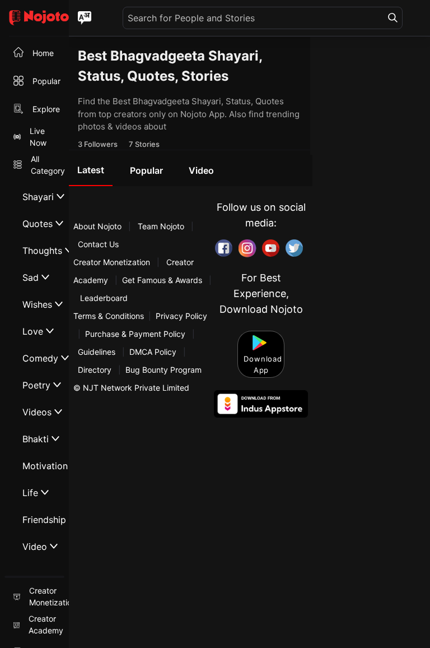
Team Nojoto (160, 226)
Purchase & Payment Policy (135, 334)
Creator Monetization (112, 262)
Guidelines (96, 352)
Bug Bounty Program (163, 369)
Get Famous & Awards (162, 280)
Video (201, 170)
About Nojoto (98, 226)
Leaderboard (104, 298)
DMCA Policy (152, 352)
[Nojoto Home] (34, 18)
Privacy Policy (181, 316)
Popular (146, 170)
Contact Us (98, 244)
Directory (94, 369)
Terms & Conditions (108, 316)
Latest (90, 169)
